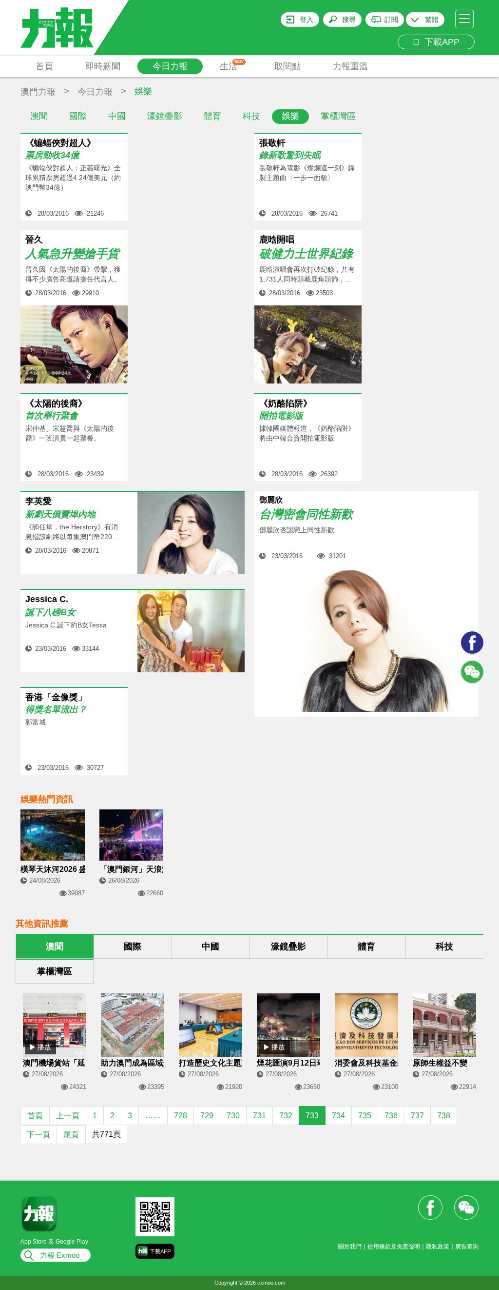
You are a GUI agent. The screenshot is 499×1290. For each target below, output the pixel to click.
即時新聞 (102, 66)
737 (417, 1115)
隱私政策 (437, 1246)
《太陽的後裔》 (56, 403)
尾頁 (71, 1134)
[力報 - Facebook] (472, 642)
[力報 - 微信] (472, 672)
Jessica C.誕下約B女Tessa (66, 625)
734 (338, 1115)
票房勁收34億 (52, 155)
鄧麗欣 (271, 500)
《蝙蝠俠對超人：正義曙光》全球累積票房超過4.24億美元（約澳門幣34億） (73, 177)
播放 (44, 1047)
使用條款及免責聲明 (393, 1246)
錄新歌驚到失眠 (290, 155)
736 (391, 1115)
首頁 (44, 66)
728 (180, 1115)
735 (364, 1115)
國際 (78, 116)
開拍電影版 (281, 416)
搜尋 (349, 19)
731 (259, 1115)
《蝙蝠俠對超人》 (60, 143)
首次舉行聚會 (51, 416)
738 (443, 1115)
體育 (212, 116)
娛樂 (290, 116)
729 (206, 1115)
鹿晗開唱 (276, 239)
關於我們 (350, 1246)
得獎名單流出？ (56, 709)
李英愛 (38, 501)
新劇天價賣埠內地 (60, 514)
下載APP (440, 42)
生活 (232, 65)
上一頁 (67, 1115)
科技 (251, 116)
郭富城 (35, 722)
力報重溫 (350, 66)
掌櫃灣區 (338, 116)
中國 (117, 116)
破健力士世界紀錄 (306, 253)
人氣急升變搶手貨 (72, 253)
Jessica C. (46, 599)
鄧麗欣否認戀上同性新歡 (296, 530)
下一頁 (38, 1134)
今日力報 (170, 66)
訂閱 (391, 19)
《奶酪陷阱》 (285, 403)
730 (233, 1115)
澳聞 (39, 116)
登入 (306, 19)
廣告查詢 (467, 1246)
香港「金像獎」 (56, 697)
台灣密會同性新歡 (306, 514)
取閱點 (287, 66)
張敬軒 (272, 143)
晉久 (34, 239)
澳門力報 (38, 92)
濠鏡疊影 (164, 116)
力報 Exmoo (59, 1255)
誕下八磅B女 (50, 612)
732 (285, 1115)
